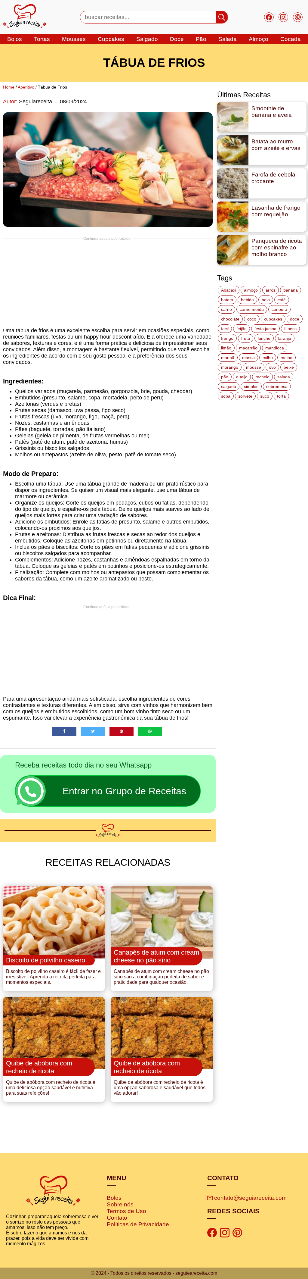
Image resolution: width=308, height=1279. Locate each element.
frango (227, 338)
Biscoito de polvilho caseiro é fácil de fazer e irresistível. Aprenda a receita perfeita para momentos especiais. (53, 977)
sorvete (245, 396)
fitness (290, 328)
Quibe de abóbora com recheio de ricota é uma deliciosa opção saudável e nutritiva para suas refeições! (50, 1088)
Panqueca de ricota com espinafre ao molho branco (276, 247)
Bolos (114, 1198)
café (282, 299)
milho (268, 357)
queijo (242, 376)
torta (281, 396)
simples (251, 386)
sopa (225, 396)
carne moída (252, 309)
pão (224, 376)
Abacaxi (228, 290)
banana (290, 290)
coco (251, 319)
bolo (266, 299)
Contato (117, 1218)
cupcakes (111, 39)
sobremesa (277, 386)
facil (225, 328)
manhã (227, 357)
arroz (271, 290)
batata (227, 299)
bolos (14, 39)
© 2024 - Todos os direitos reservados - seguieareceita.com (154, 1273)
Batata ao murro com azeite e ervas (275, 144)
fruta (245, 338)
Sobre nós (120, 1204)
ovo (272, 367)
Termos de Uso (126, 1211)
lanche (264, 338)
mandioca (274, 348)
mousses (74, 39)
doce (177, 39)
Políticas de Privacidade (138, 1224)
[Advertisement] (108, 283)
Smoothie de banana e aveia (271, 111)
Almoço (258, 39)
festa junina (265, 328)
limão (226, 348)
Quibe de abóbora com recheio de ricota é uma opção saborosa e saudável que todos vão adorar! (159, 1088)
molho (286, 357)
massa (248, 357)
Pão (201, 39)
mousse (253, 367)
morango (229, 367)
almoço (251, 290)
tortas (42, 39)
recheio (262, 376)
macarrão (248, 348)
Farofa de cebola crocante (273, 177)
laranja (284, 338)
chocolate (230, 319)
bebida (247, 299)
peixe (289, 367)
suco (264, 396)
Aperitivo (26, 87)
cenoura (279, 309)
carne (226, 309)
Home (8, 87)
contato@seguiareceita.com (250, 1198)
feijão (241, 328)
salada (227, 39)
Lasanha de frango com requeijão (275, 211)
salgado (147, 39)
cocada (290, 39)
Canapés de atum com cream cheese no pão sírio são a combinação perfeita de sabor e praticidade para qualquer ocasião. (161, 977)
